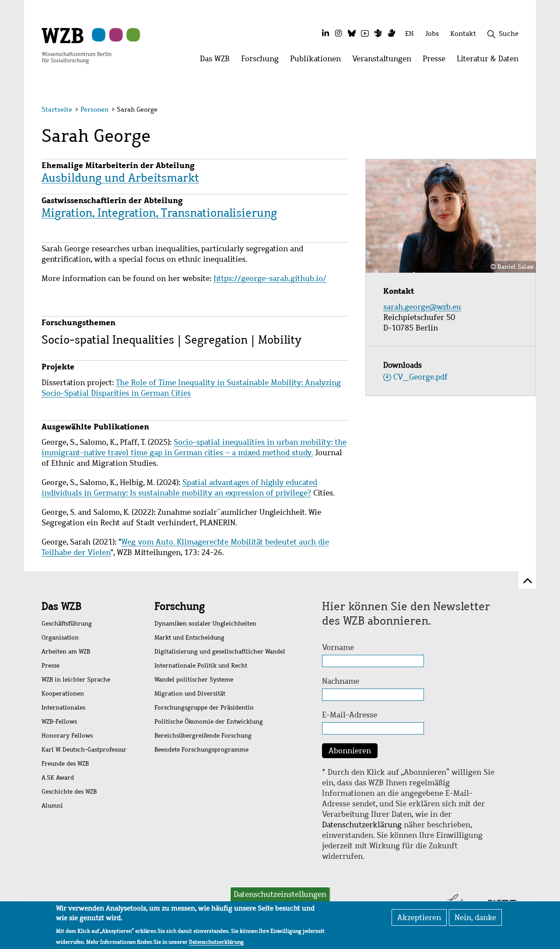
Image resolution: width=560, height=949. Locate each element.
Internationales (63, 707)
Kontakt (463, 33)
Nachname (340, 681)
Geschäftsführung (67, 623)
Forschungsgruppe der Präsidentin (204, 707)
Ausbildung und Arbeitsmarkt (120, 177)
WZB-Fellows (59, 721)
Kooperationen (63, 693)
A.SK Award (58, 777)
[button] (520, 110)
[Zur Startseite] (77, 45)
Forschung (179, 606)
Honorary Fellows (67, 735)
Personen (94, 109)
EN (409, 33)
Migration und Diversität (189, 693)
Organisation (60, 637)
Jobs (432, 33)
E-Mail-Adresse (349, 715)
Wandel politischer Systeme (193, 679)
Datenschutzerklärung (362, 824)
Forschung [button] (262, 61)
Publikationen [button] (318, 61)
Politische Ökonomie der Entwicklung (208, 721)
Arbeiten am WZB (66, 651)
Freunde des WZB (65, 763)
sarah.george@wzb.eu (423, 307)
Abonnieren (350, 750)
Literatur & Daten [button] (490, 61)
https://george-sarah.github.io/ (270, 278)
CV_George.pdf (420, 377)
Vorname (338, 647)
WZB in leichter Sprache (76, 679)
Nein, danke (475, 917)
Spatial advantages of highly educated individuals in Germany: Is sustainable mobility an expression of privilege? (179, 487)
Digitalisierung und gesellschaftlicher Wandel (219, 651)
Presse (51, 665)
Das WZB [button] (217, 61)
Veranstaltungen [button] (384, 61)
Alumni (52, 805)
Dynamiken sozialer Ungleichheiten (205, 623)
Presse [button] (437, 61)
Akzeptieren (419, 917)
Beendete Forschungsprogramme (201, 749)
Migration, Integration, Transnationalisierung (159, 212)
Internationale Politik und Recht (200, 665)
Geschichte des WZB (69, 791)
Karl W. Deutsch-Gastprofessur (84, 749)
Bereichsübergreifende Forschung (203, 735)
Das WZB (61, 606)
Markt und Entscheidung (189, 637)
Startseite (57, 109)
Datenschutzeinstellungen (280, 894)
